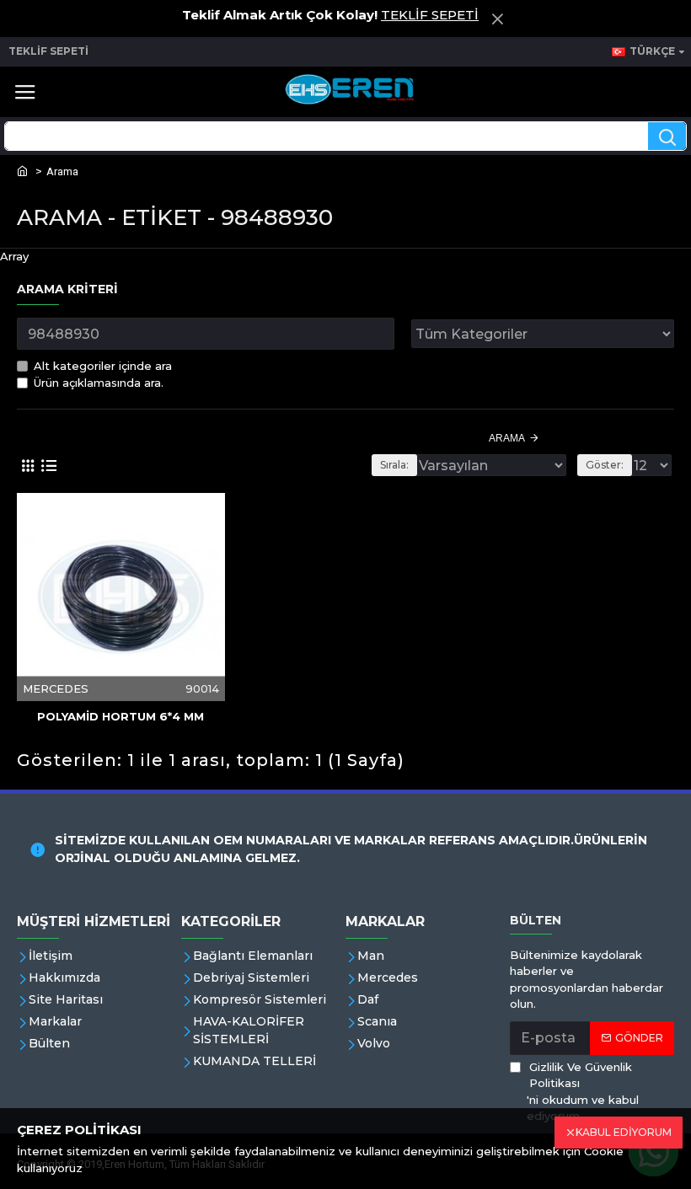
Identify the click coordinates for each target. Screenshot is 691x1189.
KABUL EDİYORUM (624, 1132)
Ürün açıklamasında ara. (98, 382)
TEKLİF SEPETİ (430, 15)
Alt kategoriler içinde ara (103, 365)
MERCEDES (55, 688)
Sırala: (394, 464)
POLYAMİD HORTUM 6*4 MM (120, 716)
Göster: (605, 464)
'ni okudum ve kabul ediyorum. (583, 1091)
